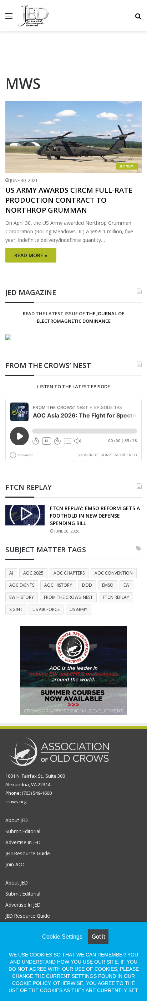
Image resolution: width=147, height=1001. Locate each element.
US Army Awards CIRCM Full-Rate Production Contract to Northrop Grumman (68, 200)
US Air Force (46, 609)
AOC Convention (114, 573)
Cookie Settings (62, 937)
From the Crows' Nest (68, 597)
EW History (21, 597)
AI (11, 573)
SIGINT (15, 609)
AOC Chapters (69, 573)
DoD (87, 585)
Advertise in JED (23, 842)
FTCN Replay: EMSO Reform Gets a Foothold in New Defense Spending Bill (95, 516)
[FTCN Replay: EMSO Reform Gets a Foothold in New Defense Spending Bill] (25, 515)
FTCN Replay (116, 597)
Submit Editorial (22, 831)
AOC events (21, 585)
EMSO (107, 585)
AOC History (58, 585)
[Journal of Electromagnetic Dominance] (33, 15)
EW (126, 585)
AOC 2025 (33, 573)
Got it (98, 937)
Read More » (30, 255)
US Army (78, 609)
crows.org (15, 801)
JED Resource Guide (27, 853)
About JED (16, 820)
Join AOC (15, 864)
